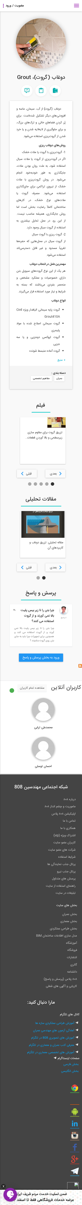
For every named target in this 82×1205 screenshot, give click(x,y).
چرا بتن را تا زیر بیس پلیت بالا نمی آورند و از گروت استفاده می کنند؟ (37, 616)
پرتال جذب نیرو (66, 871)
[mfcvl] (64, 613)
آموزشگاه (71, 943)
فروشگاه (72, 950)
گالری (73, 964)
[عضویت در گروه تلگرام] (74, 1173)
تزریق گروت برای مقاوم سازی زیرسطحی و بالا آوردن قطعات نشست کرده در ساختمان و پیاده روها (43, 435)
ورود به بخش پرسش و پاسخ (41, 657)
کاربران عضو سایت (64, 842)
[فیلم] (55, 90)
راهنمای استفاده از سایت (61, 886)
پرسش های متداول (64, 878)
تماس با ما (69, 820)
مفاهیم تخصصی (41, 379)
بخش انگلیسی (70, 1071)
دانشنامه (72, 971)
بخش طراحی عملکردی (63, 928)
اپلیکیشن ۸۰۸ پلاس (63, 813)
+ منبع (61, 360)
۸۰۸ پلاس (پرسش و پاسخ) (60, 979)
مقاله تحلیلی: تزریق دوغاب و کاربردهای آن (46, 545)
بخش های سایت (66, 905)
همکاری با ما (68, 828)
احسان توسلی (43, 766)
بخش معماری (68, 921)
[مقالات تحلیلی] (41, 90)
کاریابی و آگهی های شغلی (61, 986)
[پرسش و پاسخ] (27, 90)
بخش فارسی (71, 1064)
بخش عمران (69, 914)
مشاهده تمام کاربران (32, 688)
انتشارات (72, 957)
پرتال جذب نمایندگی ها (61, 864)
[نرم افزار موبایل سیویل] (74, 1113)
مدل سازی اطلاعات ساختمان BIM (56, 935)
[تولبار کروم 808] (74, 1090)
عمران (59, 379)
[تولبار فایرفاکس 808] (74, 1101)
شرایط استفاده (67, 857)
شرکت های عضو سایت (62, 849)
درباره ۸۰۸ (70, 799)
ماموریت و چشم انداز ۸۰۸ (60, 806)
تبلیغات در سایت (66, 893)
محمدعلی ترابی (43, 727)
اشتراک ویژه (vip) (65, 835)
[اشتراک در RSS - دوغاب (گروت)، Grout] (80, 667)
